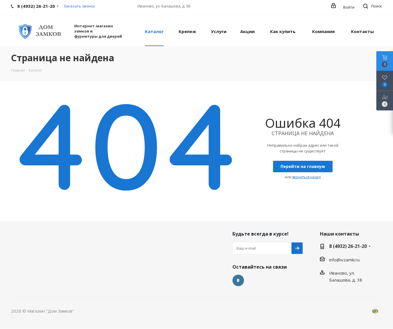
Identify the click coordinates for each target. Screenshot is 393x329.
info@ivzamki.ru (344, 260)
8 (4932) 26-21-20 (348, 246)
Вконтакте (238, 280)
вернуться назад (306, 177)
